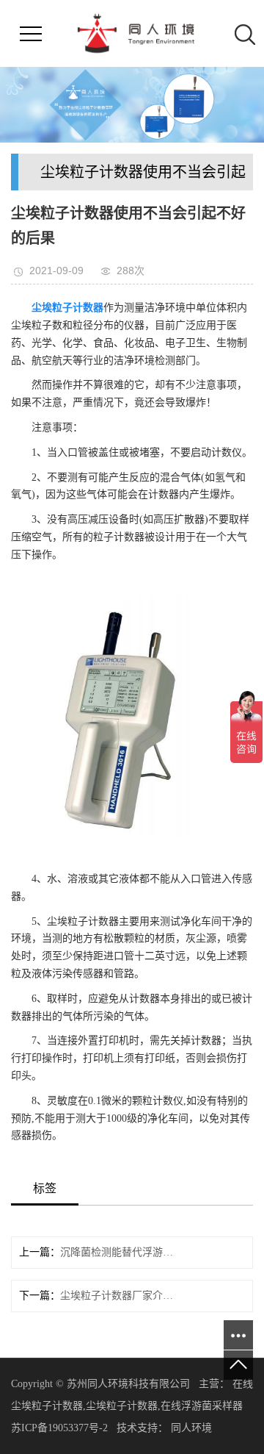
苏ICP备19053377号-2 (59, 1427)
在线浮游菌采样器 (202, 1405)
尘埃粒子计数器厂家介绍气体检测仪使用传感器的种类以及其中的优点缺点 (116, 1295)
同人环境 (193, 1427)
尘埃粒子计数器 (122, 1405)
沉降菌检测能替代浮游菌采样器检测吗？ (116, 1252)
